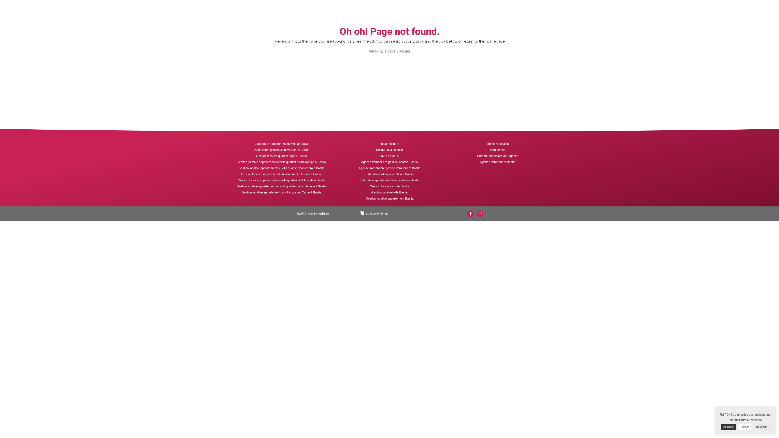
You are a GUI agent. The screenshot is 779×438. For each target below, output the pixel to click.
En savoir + (762, 426)
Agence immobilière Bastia (497, 162)
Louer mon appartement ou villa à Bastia (281, 143)
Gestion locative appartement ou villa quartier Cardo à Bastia (281, 192)
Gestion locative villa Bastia (389, 192)
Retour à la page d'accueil (390, 51)
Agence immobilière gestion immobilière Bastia (389, 168)
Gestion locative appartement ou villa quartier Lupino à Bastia (281, 174)
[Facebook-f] (470, 213)
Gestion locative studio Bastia (389, 186)
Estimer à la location (389, 149)
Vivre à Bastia (389, 156)
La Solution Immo (377, 213)
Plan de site (497, 149)
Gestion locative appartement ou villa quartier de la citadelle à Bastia (281, 186)
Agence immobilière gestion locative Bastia (389, 162)
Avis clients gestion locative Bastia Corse (281, 149)
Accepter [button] (728, 426)
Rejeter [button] (744, 426)
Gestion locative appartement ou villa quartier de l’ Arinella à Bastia (281, 180)
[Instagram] (480, 213)
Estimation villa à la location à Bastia (389, 174)
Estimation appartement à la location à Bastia (389, 180)
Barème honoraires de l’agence (497, 156)
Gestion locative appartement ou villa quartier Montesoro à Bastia (281, 168)
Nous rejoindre (389, 143)
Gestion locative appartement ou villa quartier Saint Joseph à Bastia (281, 162)
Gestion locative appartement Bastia (389, 198)
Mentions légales (497, 143)
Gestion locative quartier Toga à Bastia (281, 156)
